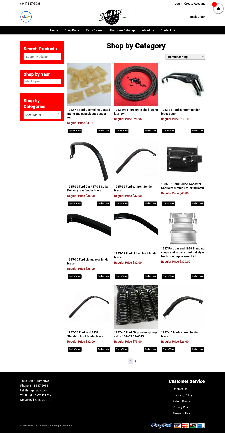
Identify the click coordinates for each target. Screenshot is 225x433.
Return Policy (181, 401)
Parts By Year (94, 30)
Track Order (197, 16)
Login (178, 3)
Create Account (194, 3)
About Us (148, 30)
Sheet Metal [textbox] (42, 115)
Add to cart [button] (103, 130)
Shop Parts (72, 30)
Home (54, 30)
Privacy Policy (182, 407)
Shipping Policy (183, 395)
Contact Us (168, 30)
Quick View (75, 130)
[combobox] (42, 115)
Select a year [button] (32, 81)
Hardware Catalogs (122, 30)
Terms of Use (181, 413)
